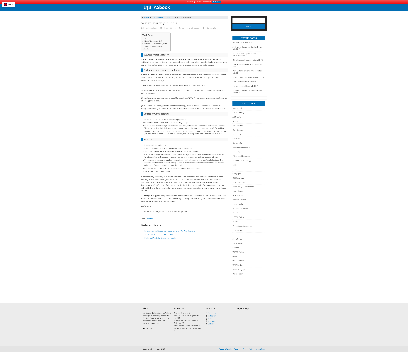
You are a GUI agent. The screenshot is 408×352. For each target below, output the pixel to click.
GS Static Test (238, 178)
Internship (229, 349)
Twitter (211, 319)
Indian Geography (239, 182)
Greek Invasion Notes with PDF (244, 82)
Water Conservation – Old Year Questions (160, 235)
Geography (236, 174)
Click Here (216, 2)
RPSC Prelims (237, 230)
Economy (236, 152)
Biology (235, 121)
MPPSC (235, 213)
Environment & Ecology (161, 17)
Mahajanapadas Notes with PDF (245, 86)
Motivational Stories (240, 208)
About (221, 349)
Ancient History (238, 108)
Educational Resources (241, 156)
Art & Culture (237, 117)
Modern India (237, 204)
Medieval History (239, 200)
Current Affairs (237, 143)
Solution (147, 49)
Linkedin (211, 324)
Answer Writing (238, 113)
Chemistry (236, 139)
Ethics (234, 169)
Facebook (212, 313)
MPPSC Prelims (238, 217)
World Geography (239, 270)
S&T (234, 235)
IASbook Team (151, 28)
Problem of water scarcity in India (156, 44)
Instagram (212, 316)
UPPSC (235, 256)
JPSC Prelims (237, 195)
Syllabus (235, 248)
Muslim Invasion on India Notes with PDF (248, 77)
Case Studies (237, 130)
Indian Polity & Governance (243, 187)
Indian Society (238, 191)
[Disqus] (184, 269)
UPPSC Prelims (238, 261)
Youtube (211, 321)
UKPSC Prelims (238, 252)
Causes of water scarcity (153, 46)
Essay (234, 165)
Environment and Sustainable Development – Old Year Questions (170, 231)
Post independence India (242, 226)
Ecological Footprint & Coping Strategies (160, 238)
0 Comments (210, 28)
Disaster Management (241, 147)
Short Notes (237, 239)
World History (237, 274)
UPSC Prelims (237, 265)
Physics (235, 222)
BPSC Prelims (237, 126)
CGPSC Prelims (238, 134)
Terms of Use (260, 349)
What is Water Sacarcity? (153, 41)
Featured (149, 219)
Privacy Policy (248, 349)
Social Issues (237, 243)
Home (146, 17)
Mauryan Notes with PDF (242, 43)
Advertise (237, 349)
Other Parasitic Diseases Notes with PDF (248, 60)
